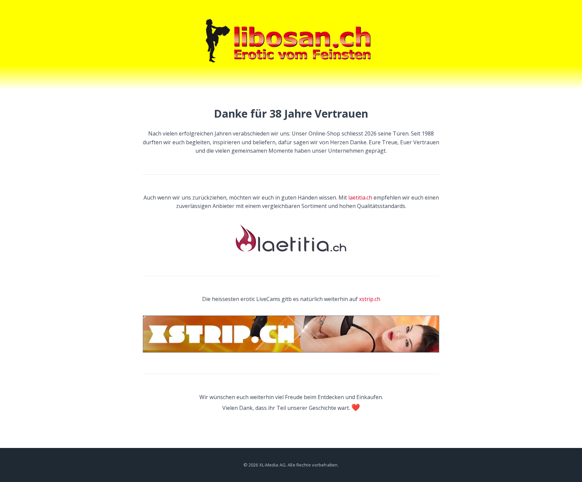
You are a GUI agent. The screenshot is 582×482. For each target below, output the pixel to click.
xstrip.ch (369, 299)
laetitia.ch (360, 197)
